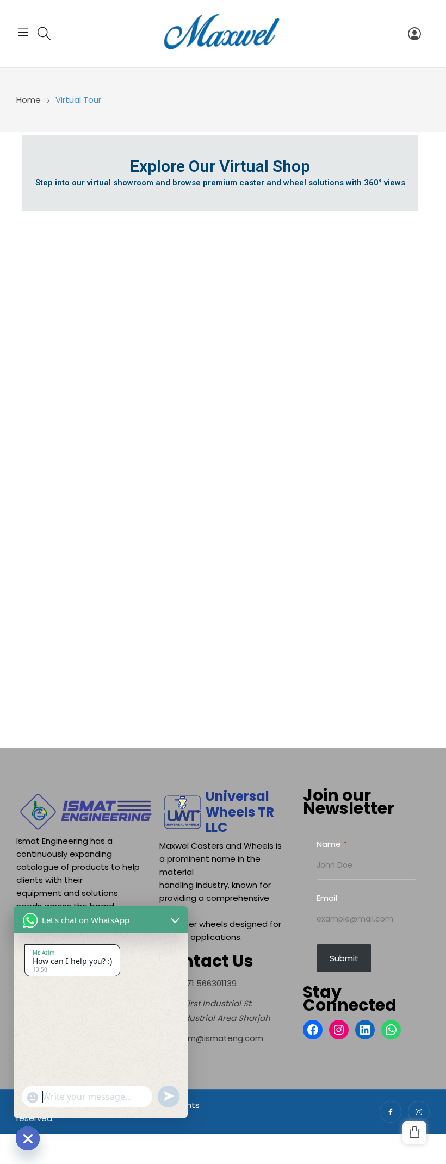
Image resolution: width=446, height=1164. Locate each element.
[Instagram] (339, 1029)
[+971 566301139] (198, 983)
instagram (419, 1112)
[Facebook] (313, 1029)
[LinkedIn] (365, 1029)
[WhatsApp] (391, 1029)
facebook (390, 1112)
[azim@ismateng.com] (211, 1038)
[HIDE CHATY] (28, 1138)
